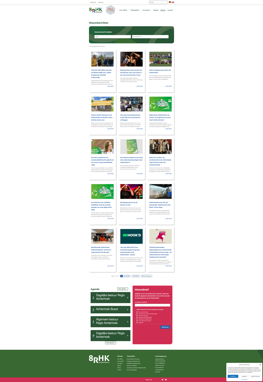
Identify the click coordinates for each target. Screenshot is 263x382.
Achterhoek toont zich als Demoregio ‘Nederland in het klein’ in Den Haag (159, 205)
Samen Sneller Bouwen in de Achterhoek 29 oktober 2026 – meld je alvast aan (102, 117)
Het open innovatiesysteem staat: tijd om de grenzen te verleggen (130, 117)
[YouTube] (165, 379)
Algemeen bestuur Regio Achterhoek (107, 321)
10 (133, 276)
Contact (170, 10)
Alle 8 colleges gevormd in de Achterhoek (160, 71)
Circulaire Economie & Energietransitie (147, 313)
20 (135, 276)
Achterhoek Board (107, 309)
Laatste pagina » (147, 276)
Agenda (155, 10)
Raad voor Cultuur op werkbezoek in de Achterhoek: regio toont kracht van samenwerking (160, 161)
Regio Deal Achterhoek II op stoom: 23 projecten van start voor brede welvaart (160, 117)
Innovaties (119, 363)
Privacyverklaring (244, 379)
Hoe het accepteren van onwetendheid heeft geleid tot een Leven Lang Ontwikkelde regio (102, 161)
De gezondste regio (143, 312)
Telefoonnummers (159, 365)
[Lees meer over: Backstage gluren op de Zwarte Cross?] (131, 191)
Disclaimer (157, 371)
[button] (260, 364)
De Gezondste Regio (132, 370)
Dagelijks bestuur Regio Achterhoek (110, 297)
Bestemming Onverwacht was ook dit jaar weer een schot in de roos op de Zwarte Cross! (131, 72)
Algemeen (140, 322)
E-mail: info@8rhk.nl (160, 363)
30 (138, 276)
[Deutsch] (170, 3)
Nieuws (162, 10)
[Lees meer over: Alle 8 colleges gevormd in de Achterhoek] (160, 59)
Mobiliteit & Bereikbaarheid (145, 317)
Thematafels (120, 361)
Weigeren (244, 376)
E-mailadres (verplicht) (141, 302)
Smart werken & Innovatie (144, 320)
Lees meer (110, 86)
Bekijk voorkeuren (255, 376)
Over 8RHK (120, 359)
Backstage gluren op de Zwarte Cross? (129, 204)
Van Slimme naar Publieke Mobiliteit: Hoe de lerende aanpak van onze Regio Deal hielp (101, 206)
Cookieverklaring (159, 369)
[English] (173, 3)
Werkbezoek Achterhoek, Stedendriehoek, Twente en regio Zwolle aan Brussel (101, 249)
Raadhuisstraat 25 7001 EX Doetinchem (160, 360)
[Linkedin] (162, 379)
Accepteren (233, 376)
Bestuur (101, 2)
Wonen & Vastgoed (143, 315)
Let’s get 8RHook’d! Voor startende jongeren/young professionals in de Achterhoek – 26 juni (130, 251)
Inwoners (93, 2)
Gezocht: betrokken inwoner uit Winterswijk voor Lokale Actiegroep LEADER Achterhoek (101, 73)
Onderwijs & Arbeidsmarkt (144, 319)
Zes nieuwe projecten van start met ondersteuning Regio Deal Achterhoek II (131, 160)
